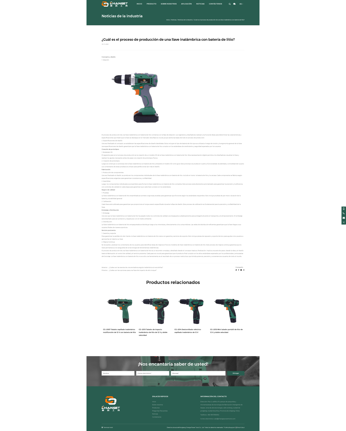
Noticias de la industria (185, 20)
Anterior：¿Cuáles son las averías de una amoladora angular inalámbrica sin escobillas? (132, 267)
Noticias (200, 4)
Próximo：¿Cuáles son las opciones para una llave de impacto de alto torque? (129, 270)
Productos (156, 408)
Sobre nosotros (169, 4)
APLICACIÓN (186, 4)
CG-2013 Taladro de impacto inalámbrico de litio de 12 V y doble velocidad (153, 332)
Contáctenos (215, 4)
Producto (151, 4)
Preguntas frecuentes (160, 411)
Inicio (139, 4)
